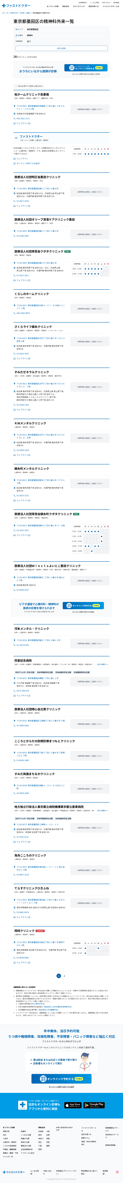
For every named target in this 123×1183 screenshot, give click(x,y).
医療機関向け (83, 2)
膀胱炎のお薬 (26, 1145)
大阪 (48, 1131)
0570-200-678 (23, 690)
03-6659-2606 (23, 793)
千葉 (40, 1145)
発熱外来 (6, 1131)
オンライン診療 (52, 6)
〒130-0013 (41, 525)
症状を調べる (94, 6)
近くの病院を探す (12, 13)
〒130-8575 (37, 824)
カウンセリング (79, 6)
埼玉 (40, 1142)
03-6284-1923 (23, 404)
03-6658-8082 (23, 957)
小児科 (5, 1138)
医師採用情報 (110, 1145)
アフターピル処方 (27, 1153)
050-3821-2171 (23, 118)
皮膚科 (23, 1131)
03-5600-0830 (23, 725)
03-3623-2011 (23, 275)
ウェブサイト (22, 123)
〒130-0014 (38, 640)
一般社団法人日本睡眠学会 (47, 1009)
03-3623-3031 (23, 530)
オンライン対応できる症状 (28, 163)
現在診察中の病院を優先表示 (30, 86)
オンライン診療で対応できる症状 (83, 612)
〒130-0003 (37, 188)
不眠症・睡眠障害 (9, 1149)
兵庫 (48, 1135)
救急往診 (65, 6)
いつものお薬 (26, 1135)
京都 (48, 1138)
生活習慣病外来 (27, 1149)
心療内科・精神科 (9, 1142)
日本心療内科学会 (37, 1003)
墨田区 (28, 13)
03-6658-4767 (23, 589)
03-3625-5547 (23, 353)
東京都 (22, 13)
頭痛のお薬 (25, 1138)
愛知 (40, 1149)
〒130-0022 (41, 720)
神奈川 (40, 1138)
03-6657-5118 (23, 874)
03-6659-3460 (23, 760)
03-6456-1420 (23, 450)
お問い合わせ (106, 2)
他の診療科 (101, 664)
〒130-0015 (37, 678)
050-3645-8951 (23, 313)
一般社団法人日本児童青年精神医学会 (56, 1006)
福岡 (48, 1145)
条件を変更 (61, 48)
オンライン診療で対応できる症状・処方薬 (86, 74)
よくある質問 (94, 2)
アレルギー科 (8, 1156)
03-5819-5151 (23, 495)
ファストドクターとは (110, 6)
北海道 (40, 1131)
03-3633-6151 (23, 836)
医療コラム (85, 1138)
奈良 (48, 1142)
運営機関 (116, 2)
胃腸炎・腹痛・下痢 (10, 1153)
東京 (40, 1135)
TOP (3, 13)
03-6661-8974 (23, 912)
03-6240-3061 (23, 235)
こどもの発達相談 (9, 1145)
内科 (4, 1135)
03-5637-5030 (23, 201)
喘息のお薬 (25, 1142)
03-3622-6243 (23, 644)
